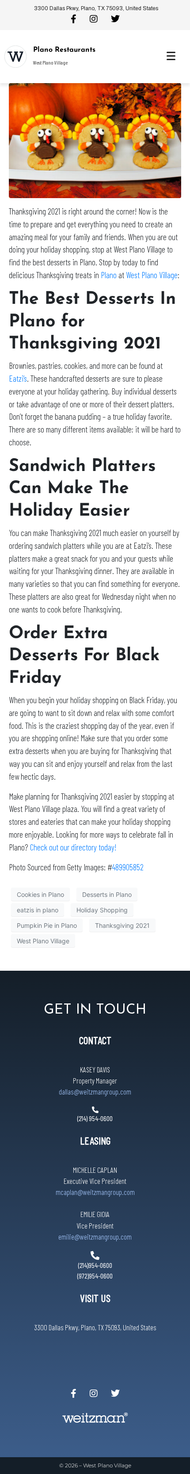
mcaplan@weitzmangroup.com (95, 1191)
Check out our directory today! (73, 847)
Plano (109, 275)
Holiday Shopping (102, 910)
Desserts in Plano (107, 894)
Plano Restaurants (64, 50)
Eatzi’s (18, 378)
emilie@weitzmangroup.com (95, 1236)
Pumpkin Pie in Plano (47, 925)
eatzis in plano (37, 910)
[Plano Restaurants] (15, 57)
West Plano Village (152, 275)
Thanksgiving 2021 (122, 925)
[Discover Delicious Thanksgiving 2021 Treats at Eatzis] (95, 139)
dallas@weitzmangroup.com (95, 1091)
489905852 (128, 867)
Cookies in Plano (40, 894)
